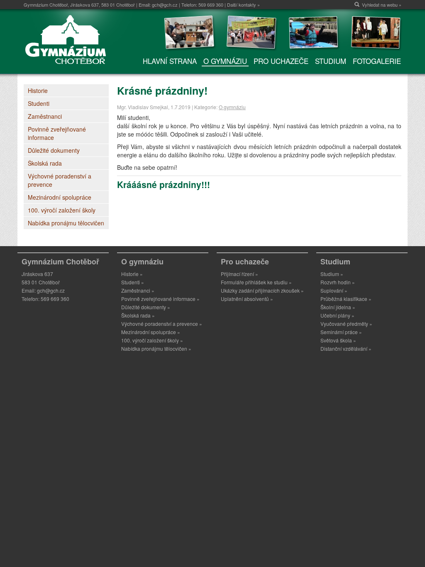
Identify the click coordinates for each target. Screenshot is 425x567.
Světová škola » (338, 340)
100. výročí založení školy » (152, 340)
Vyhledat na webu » (381, 4)
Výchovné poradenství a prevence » (161, 323)
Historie (38, 90)
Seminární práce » (341, 331)
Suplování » (333, 290)
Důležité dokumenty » (145, 306)
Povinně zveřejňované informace (57, 133)
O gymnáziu (232, 106)
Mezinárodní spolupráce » (150, 331)
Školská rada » (138, 315)
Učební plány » (337, 315)
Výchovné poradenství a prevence (59, 180)
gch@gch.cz (165, 4)
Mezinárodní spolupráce (59, 197)
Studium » (331, 273)
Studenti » (132, 282)
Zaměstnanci (45, 116)
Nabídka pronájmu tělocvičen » (156, 348)
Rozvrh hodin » (337, 282)
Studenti (38, 103)
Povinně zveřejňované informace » (160, 298)
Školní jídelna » (337, 306)
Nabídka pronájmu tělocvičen (66, 223)
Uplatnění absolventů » (247, 298)
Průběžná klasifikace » (345, 298)
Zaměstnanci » (137, 290)
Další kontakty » (243, 4)
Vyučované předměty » (346, 323)
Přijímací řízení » (239, 273)
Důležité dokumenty (54, 150)
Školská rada (45, 163)
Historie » (132, 273)
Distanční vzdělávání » (345, 348)
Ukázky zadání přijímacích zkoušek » (262, 290)
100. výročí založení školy (61, 210)
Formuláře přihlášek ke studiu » (256, 282)
